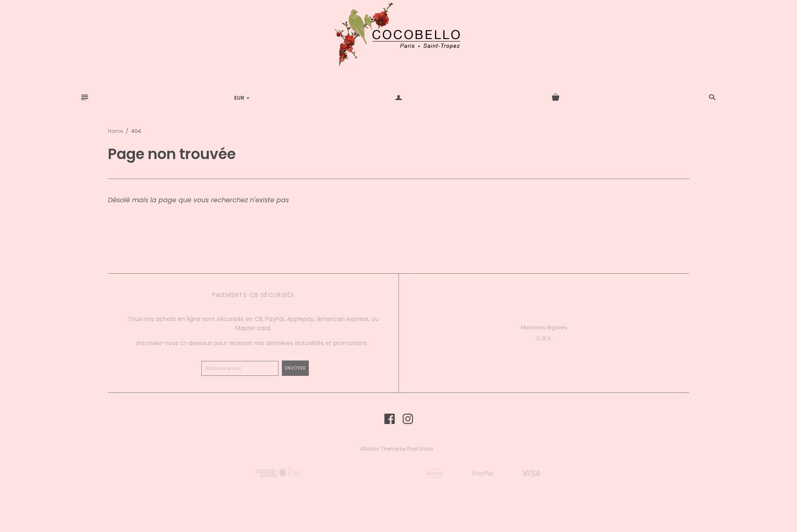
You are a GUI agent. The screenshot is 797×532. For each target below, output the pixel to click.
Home (115, 131)
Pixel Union (420, 448)
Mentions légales (544, 327)
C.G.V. (544, 338)
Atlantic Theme (379, 448)
